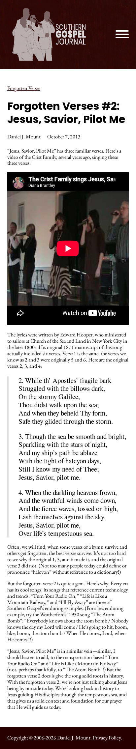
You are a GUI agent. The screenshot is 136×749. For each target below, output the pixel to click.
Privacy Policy (107, 737)
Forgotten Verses (23, 88)
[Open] (122, 34)
